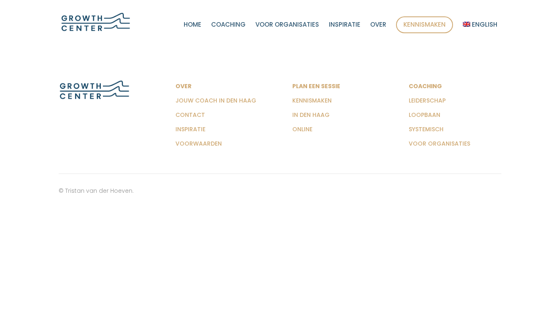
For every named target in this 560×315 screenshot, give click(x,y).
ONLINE (302, 129)
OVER (183, 86)
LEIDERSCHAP (427, 100)
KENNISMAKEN (312, 100)
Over (378, 25)
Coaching (228, 25)
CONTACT (190, 115)
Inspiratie (344, 25)
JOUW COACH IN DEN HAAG (215, 100)
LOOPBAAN (424, 115)
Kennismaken (424, 24)
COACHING (425, 86)
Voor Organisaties (287, 25)
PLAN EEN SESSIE (316, 86)
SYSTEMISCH (426, 129)
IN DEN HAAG (311, 115)
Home (192, 25)
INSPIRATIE (190, 129)
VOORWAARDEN (198, 143)
